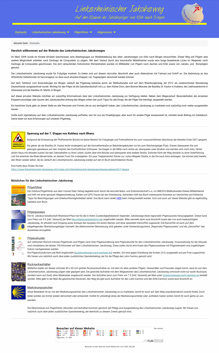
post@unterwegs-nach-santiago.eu (93, 252)
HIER (119, 198)
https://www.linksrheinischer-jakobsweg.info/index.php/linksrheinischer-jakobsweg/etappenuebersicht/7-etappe (70, 169)
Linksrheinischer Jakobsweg (49, 32)
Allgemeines (104, 32)
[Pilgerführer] (90, 32)
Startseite (21, 32)
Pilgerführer (81, 32)
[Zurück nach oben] (214, 347)
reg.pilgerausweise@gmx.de (87, 219)
